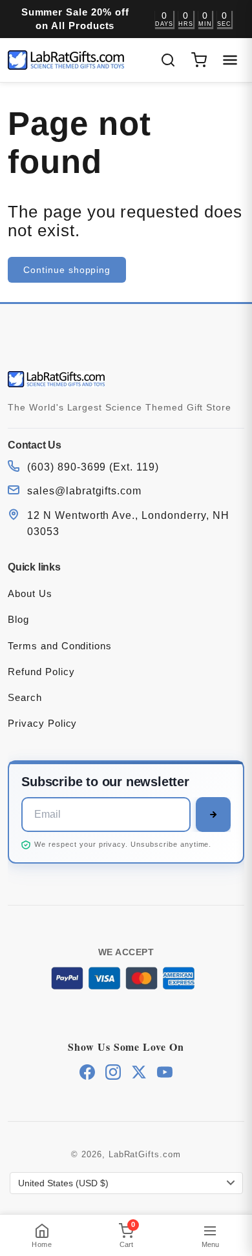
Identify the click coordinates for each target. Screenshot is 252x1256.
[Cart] (199, 60)
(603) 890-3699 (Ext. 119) (93, 466)
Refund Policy (41, 671)
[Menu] (230, 60)
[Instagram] (113, 1072)
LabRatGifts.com (145, 1154)
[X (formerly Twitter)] (139, 1072)
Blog (18, 619)
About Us (30, 593)
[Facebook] (87, 1072)
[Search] (168, 60)
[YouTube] (165, 1072)
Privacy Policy (42, 723)
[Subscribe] (213, 814)
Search (25, 697)
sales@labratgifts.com (84, 490)
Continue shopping (66, 270)
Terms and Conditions (60, 645)
